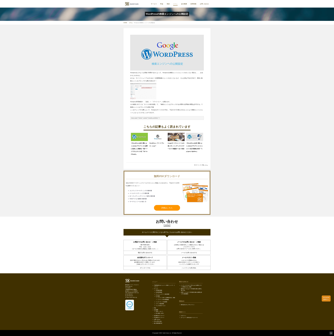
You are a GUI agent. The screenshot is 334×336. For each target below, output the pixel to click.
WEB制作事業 (159, 290)
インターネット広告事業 (161, 301)
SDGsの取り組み (158, 321)
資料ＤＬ (326, 298)
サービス (154, 4)
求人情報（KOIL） (160, 313)
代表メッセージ (159, 311)
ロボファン (183, 315)
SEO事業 (158, 296)
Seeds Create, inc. (166, 333)
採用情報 (193, 4)
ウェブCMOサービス (160, 305)
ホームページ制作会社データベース (189, 317)
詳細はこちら (167, 208)
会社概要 (184, 4)
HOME (125, 22)
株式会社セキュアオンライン (187, 304)
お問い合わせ (204, 4)
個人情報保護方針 (158, 323)
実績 (168, 4)
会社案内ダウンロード (159, 315)
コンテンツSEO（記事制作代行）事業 (166, 297)
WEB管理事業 (159, 292)
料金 (161, 4)
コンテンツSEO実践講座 (163, 299)
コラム (175, 4)
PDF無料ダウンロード (159, 317)
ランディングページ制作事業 (162, 294)
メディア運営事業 (160, 303)
